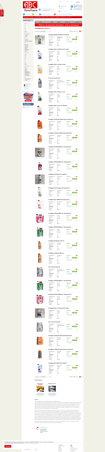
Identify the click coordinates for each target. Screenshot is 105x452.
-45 (25, 54)
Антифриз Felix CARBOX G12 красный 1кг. (59, 199)
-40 (25, 55)
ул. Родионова (69, 56)
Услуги (35, 14)
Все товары (27, 14)
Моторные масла (38, 412)
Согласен (7, 446)
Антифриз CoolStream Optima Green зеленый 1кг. (60, 119)
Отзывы (59, 448)
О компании (60, 444)
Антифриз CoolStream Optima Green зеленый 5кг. (60, 349)
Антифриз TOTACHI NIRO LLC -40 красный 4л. (60, 294)
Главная (36, 19)
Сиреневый (27, 49)
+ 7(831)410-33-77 (46, 10)
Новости (59, 447)
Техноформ (27, 74)
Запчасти (43, 17)
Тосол (26, 36)
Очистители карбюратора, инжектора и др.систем (46, 22)
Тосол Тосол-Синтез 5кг (54, 321)
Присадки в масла (38, 22)
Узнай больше (40, 395)
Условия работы (61, 445)
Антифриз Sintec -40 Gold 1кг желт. (57, 64)
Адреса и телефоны (63, 11)
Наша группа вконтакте (71, 445)
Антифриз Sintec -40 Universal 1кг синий (58, 49)
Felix (25, 67)
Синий (26, 48)
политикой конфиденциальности (31, 443)
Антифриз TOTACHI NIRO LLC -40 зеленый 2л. (60, 227)
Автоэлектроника (37, 17)
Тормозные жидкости (55, 22)
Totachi (26, 70)
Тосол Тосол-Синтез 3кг (54, 267)
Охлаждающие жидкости (62, 22)
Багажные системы (52, 383)
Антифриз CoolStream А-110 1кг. (56, 240)
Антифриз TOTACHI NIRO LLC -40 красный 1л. (60, 162)
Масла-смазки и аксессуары (40, 384)
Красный (26, 47)
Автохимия (31, 17)
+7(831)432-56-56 (63, 6)
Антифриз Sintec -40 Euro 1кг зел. (56, 91)
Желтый (26, 44)
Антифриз (44, 19)
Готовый (26, 39)
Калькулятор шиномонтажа (46, 14)
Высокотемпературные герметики (72, 22)
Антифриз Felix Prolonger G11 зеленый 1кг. (59, 188)
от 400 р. (26, 80)
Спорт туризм (51, 17)
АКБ (69, 17)
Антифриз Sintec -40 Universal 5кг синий (58, 308)
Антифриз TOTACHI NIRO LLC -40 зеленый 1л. (60, 146)
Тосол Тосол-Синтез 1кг (54, 78)
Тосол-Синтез (27, 75)
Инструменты (63, 17)
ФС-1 (25, 31)
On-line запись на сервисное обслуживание (64, 14)
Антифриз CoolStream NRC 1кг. (56, 253)
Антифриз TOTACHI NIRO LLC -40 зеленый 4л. (60, 280)
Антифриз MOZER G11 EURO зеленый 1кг (58, 34)
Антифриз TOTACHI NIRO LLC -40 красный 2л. (60, 213)
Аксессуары (57, 17)
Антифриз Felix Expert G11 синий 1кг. (57, 174)
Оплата (59, 446)
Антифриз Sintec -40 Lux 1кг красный (57, 105)
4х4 (67, 17)
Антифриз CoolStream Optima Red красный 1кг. (60, 133)
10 (25, 63)
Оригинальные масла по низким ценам (44, 428)
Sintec (26, 69)
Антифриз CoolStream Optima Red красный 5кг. (60, 335)
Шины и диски (25, 17)
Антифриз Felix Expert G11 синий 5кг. (57, 363)
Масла (47, 17)
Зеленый (26, 45)
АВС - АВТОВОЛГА (30, 6)
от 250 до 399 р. (27, 78)
